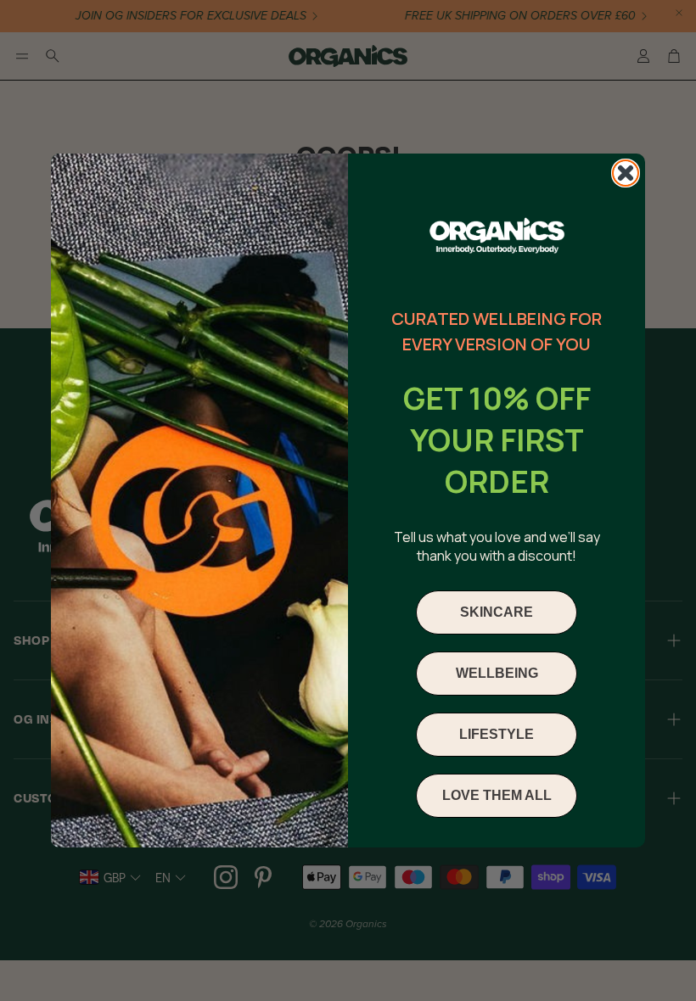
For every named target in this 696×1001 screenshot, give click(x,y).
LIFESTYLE (496, 734)
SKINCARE (496, 612)
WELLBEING (497, 673)
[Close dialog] (625, 173)
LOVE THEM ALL (497, 795)
